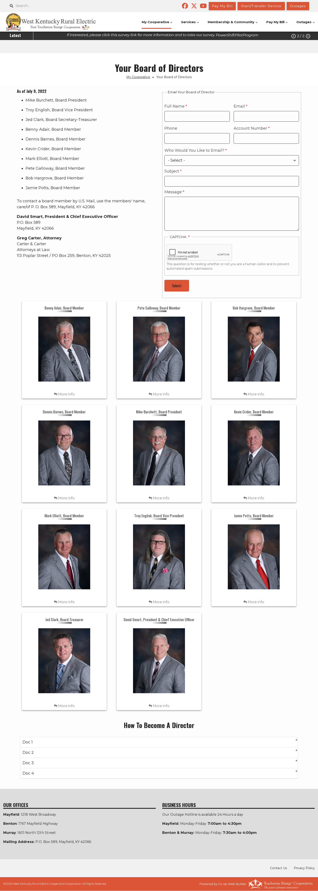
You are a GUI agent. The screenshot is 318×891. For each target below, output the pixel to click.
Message (173, 192)
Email (239, 106)
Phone (170, 128)
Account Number (250, 128)
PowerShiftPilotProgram (237, 35)
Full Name (174, 106)
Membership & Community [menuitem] (233, 24)
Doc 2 (28, 752)
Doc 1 (27, 742)
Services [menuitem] (190, 24)
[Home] (55, 22)
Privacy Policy (304, 868)
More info (66, 394)
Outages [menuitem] (305, 24)
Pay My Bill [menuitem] (277, 24)
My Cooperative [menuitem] (157, 24)
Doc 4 (28, 773)
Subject (171, 171)
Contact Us (278, 868)
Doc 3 (28, 762)
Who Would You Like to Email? (194, 150)
